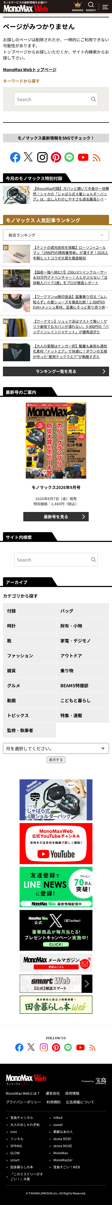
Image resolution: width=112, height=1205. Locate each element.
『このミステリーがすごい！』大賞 (26, 1176)
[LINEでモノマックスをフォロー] (69, 161)
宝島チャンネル (21, 1117)
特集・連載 (71, 715)
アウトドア (71, 655)
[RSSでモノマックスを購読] (93, 1048)
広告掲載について (80, 1101)
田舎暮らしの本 (21, 1167)
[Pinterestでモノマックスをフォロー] (56, 161)
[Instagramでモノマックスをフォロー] (42, 161)
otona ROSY (62, 1138)
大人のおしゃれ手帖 (25, 1124)
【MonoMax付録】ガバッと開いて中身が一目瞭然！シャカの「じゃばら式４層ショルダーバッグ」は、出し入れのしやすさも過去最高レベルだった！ (71, 194)
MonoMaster (63, 1159)
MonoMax (60, 1152)
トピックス (18, 715)
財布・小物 (71, 625)
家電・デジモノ (75, 640)
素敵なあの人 (63, 1131)
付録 (11, 610)
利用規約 (53, 1101)
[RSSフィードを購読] (97, 161)
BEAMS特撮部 (74, 685)
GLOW (15, 1152)
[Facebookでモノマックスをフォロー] (15, 161)
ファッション (20, 655)
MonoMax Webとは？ (23, 1093)
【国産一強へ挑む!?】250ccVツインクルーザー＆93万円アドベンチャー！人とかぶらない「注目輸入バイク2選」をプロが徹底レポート (70, 277)
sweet (58, 1124)
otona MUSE (62, 1145)
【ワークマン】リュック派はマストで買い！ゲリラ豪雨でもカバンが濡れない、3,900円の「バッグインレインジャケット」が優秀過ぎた (71, 326)
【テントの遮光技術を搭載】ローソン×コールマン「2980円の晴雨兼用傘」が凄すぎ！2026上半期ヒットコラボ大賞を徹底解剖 (70, 253)
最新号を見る (56, 516)
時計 (11, 625)
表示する (56, 760)
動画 (11, 700)
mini (13, 1131)
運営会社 (53, 1093)
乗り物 (66, 670)
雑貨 (11, 670)
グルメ (13, 685)
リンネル (16, 1138)
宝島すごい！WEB (66, 1167)
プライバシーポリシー (23, 1101)
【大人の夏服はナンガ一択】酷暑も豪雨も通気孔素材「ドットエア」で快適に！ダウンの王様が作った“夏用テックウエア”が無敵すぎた (70, 351)
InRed (57, 1117)
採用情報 (72, 1093)
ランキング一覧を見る (56, 371)
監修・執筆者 (20, 730)
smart (15, 1159)
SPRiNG (16, 1145)
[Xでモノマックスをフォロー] (29, 161)
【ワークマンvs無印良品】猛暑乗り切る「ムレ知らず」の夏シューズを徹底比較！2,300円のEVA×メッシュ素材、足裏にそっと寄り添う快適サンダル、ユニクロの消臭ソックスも (70, 302)
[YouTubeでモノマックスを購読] (83, 161)
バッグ (66, 610)
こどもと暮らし (75, 700)
